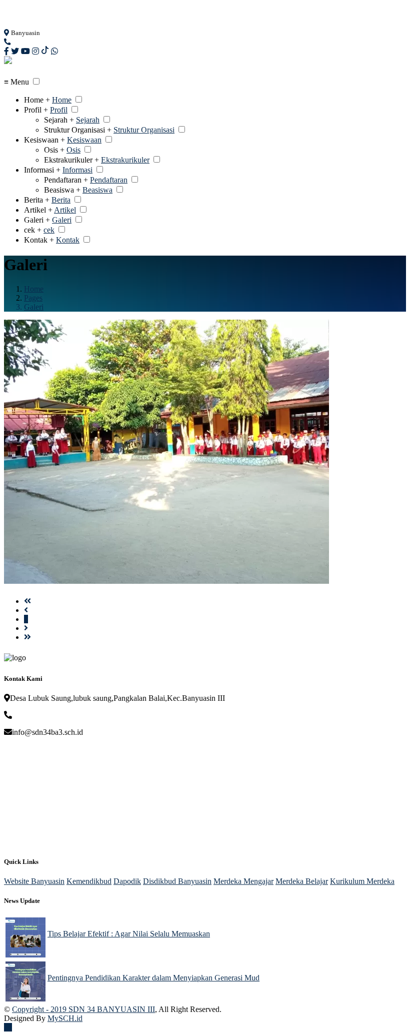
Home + (37, 100)
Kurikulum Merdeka (362, 881)
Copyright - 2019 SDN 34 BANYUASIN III (83, 1009)
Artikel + (38, 210)
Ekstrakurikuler (125, 160)
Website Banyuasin (34, 881)
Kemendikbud (89, 881)
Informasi (77, 170)
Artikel (65, 210)
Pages (33, 298)
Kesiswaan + (44, 140)
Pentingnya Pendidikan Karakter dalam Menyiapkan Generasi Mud (154, 977)
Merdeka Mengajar (244, 881)
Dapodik (127, 881)
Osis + (54, 150)
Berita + (37, 200)
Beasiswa (97, 190)
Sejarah (88, 120)
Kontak (68, 240)
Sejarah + (59, 120)
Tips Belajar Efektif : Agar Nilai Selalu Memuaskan (129, 933)
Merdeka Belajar (302, 881)
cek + (33, 230)
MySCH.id (65, 1018)
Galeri (62, 220)
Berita (61, 200)
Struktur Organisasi (144, 130)
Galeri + (37, 220)
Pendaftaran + (66, 180)
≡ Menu (16, 82)
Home (62, 100)
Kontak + (39, 240)
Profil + (36, 110)
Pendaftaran (109, 180)
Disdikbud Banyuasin (177, 881)
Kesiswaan (84, 140)
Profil (59, 110)
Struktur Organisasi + (78, 130)
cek (49, 230)
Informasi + (42, 170)
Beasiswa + (62, 190)
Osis (73, 150)
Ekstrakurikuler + (71, 160)
